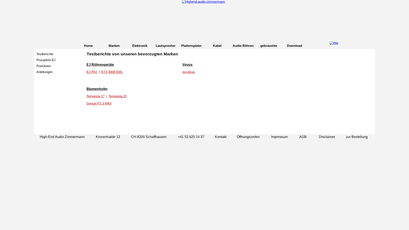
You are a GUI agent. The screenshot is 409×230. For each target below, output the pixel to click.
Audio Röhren (243, 45)
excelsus (188, 72)
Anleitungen (44, 72)
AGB (303, 137)
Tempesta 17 (95, 96)
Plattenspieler (191, 45)
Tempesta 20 (118, 96)
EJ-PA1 (91, 72)
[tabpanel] (230, 56)
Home (88, 45)
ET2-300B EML (112, 72)
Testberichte (44, 54)
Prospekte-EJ (46, 60)
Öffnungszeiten (248, 137)
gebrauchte (268, 45)
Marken (114, 45)
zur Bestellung (357, 137)
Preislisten (43, 66)
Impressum (279, 137)
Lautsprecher (166, 45)
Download (294, 45)
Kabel (217, 45)
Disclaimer (327, 137)
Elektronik (139, 45)
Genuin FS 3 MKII (98, 103)
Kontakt (220, 137)
